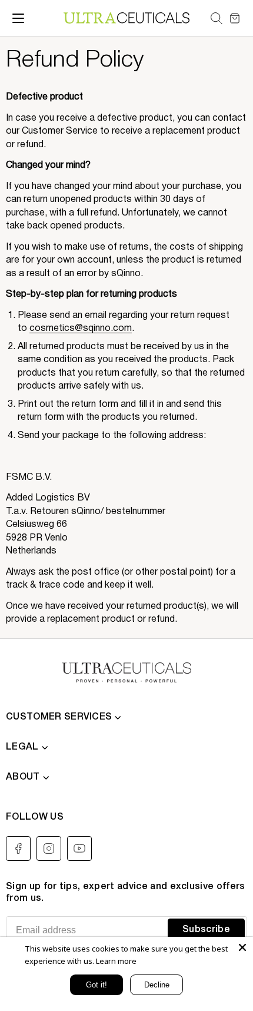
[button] (216, 18)
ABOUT (23, 777)
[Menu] (18, 18)
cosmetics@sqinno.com (80, 328)
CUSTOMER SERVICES (59, 717)
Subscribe (206, 930)
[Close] (242, 947)
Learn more (116, 961)
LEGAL (22, 747)
